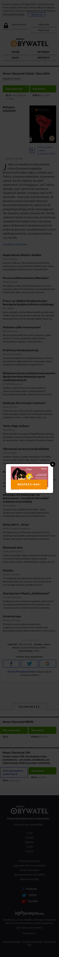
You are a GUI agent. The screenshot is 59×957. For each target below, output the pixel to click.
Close (52, 464)
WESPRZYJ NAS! (29, 484)
